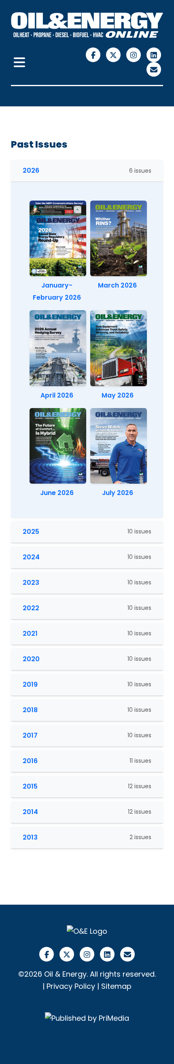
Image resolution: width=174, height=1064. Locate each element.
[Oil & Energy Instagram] (135, 54)
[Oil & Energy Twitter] (114, 54)
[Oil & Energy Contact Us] (154, 69)
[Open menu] (19, 62)
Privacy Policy (71, 986)
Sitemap (116, 986)
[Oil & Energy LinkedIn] (154, 54)
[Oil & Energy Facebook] (94, 54)
